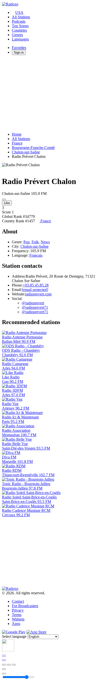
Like (7, 203)
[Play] (9, 664)
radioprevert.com (38, 294)
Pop (26, 242)
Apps (16, 623)
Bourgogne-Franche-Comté (33, 147)
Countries (19, 30)
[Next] (14, 664)
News (45, 242)
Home (16, 134)
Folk (35, 242)
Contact (18, 601)
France (17, 143)
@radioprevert (33, 303)
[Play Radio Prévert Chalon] (4, 199)
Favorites (19, 47)
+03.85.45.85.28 (36, 285)
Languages (20, 39)
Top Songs (20, 26)
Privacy (18, 610)
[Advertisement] (53, 93)
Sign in (19, 52)
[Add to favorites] (4, 669)
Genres (17, 35)
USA (19, 12)
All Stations (21, 17)
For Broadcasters (25, 606)
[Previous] (4, 664)
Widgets (18, 619)
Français (35, 255)
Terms (16, 615)
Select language (14, 636)
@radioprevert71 (35, 307)
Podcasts (18, 21)
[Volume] (4, 673)
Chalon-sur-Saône (26, 152)
